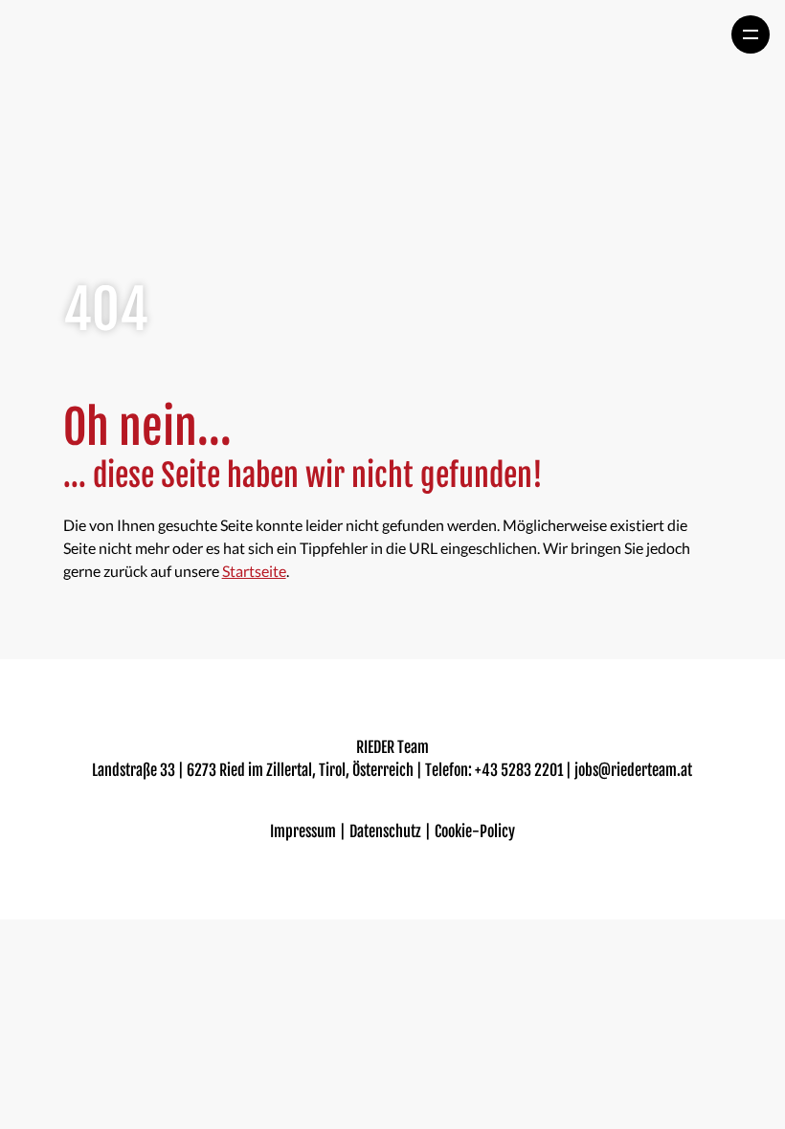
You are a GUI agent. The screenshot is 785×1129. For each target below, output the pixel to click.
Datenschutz (385, 831)
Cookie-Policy (475, 831)
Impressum (303, 831)
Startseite (254, 571)
